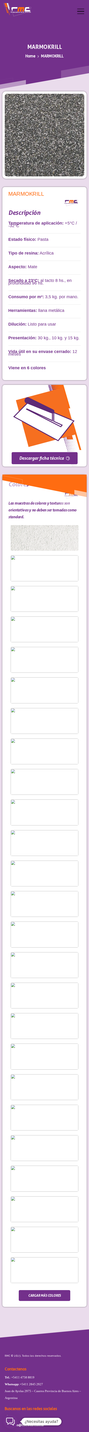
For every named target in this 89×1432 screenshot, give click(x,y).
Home (30, 56)
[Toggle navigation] (80, 11)
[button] (10, 1422)
